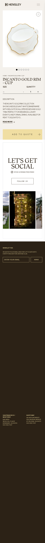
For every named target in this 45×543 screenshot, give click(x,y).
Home (5, 75)
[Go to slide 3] (21, 69)
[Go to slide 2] (19, 69)
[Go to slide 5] (26, 69)
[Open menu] (38, 4)
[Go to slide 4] (23, 69)
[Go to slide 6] (28, 69)
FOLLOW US (22, 181)
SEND (36, 259)
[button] (38, 14)
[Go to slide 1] (16, 69)
